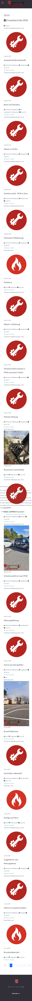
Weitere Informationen (12, 514)
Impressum (23, 514)
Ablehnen (12, 511)
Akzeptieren (4, 511)
